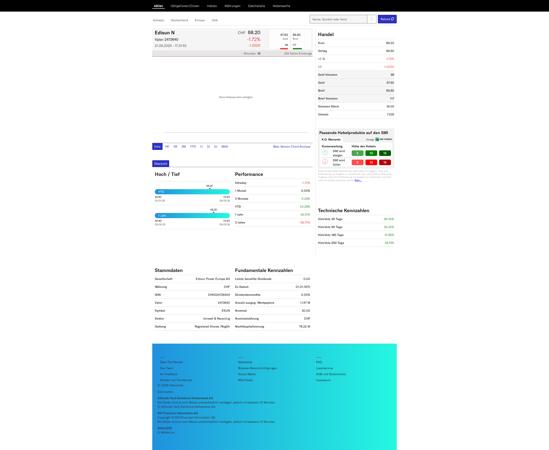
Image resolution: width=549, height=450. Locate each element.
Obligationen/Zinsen (185, 6)
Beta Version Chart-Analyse (291, 146)
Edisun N (165, 32)
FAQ (319, 362)
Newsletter (245, 362)
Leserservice (324, 368)
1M (175, 146)
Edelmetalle (256, 6)
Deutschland (179, 20)
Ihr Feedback (169, 374)
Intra (157, 146)
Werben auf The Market (176, 380)
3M (183, 146)
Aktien (158, 6)
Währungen (232, 6)
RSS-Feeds (245, 380)
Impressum (323, 380)
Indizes (212, 6)
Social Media (247, 374)
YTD (193, 146)
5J (215, 146)
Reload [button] (386, 19)
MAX (225, 146)
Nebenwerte (281, 6)
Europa (200, 20)
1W (167, 146)
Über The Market (171, 362)
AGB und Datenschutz (331, 374)
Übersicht (160, 163)
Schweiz (158, 20)
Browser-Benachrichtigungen (257, 368)
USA (215, 20)
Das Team (166, 368)
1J (201, 146)
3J (208, 146)
